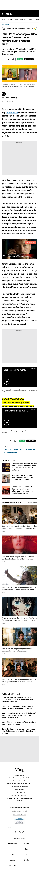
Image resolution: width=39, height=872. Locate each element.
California (9, 19)
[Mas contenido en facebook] (16, 832)
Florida (3, 19)
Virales (12, 860)
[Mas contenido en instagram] (23, 832)
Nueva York (23, 19)
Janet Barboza (11, 453)
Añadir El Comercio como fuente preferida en (19, 28)
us (12, 849)
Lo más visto (8, 460)
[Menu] (4, 14)
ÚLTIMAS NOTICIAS (11, 694)
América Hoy (31, 449)
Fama (12, 855)
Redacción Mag (11, 98)
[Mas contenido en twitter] (19, 832)
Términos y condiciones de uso (19, 807)
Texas (16, 19)
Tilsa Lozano (19, 449)
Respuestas (12, 844)
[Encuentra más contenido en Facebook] (4, 59)
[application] (19, 377)
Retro (26, 855)
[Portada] (20, 773)
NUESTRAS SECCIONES (19, 838)
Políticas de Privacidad (19, 811)
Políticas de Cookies (19, 815)
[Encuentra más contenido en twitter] (8, 59)
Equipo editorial (19, 775)
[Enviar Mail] (3, 98)
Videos (26, 844)
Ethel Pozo (8, 449)
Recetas (26, 860)
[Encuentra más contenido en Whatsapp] (13, 59)
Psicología (31, 19)
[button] (6, 382)
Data (26, 849)
